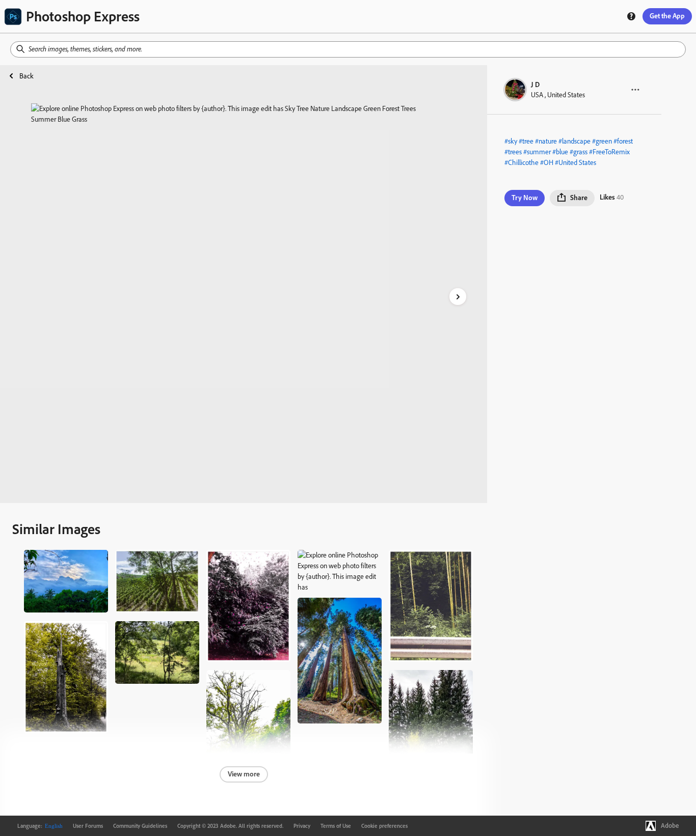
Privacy (301, 825)
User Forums (88, 825)
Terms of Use (335, 825)
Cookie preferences (384, 825)
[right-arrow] (457, 296)
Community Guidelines (140, 825)
